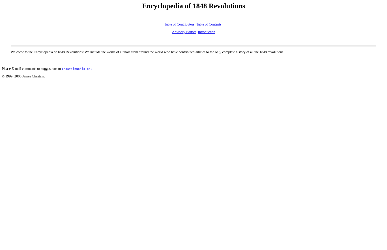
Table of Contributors (179, 24)
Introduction (206, 32)
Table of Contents (208, 24)
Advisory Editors (184, 32)
